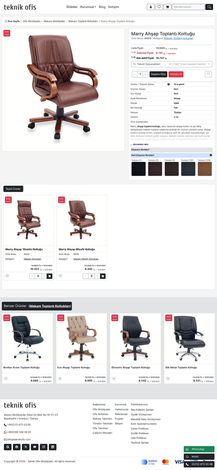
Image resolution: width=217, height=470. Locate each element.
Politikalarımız (139, 404)
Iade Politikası (138, 437)
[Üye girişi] (151, 7)
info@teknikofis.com (19, 439)
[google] (8, 447)
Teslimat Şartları (140, 442)
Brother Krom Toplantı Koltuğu (21, 367)
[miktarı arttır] (145, 74)
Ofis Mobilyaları (31, 21)
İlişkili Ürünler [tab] (13, 188)
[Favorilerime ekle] (208, 74)
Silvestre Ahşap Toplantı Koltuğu (130, 367)
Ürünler (71, 7)
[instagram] (43, 447)
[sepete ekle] (49, 276)
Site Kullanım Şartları (142, 409)
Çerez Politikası (139, 428)
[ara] (209, 7)
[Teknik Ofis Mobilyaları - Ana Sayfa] (20, 7)
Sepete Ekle (158, 74)
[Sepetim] (167, 7)
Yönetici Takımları (102, 423)
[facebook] (17, 447)
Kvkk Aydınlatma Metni (143, 423)
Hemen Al (176, 74)
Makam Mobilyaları (54, 21)
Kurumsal (87, 7)
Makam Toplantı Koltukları (82, 21)
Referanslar (121, 414)
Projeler (119, 418)
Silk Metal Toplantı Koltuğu (181, 367)
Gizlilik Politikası (140, 433)
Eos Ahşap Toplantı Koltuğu (73, 367)
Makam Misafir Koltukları (86, 259)
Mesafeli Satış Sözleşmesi (145, 419)
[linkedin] (52, 447)
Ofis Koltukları (100, 414)
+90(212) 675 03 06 (19, 424)
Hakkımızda (121, 409)
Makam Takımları (102, 418)
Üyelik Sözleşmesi (141, 414)
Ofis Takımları (100, 428)
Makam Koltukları (32, 259)
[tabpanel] (108, 241)
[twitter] (25, 447)
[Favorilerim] (159, 7)
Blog (102, 7)
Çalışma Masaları (102, 432)
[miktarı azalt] (134, 74)
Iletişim (113, 7)
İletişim (119, 423)
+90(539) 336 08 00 (19, 432)
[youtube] (34, 447)
